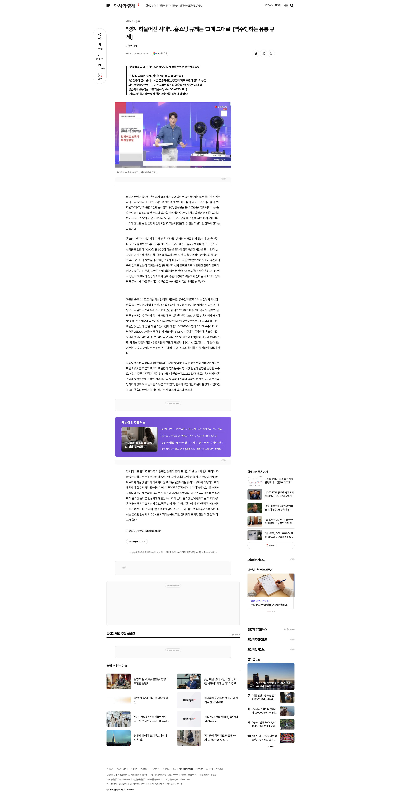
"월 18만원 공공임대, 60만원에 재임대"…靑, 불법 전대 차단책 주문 (279, 521)
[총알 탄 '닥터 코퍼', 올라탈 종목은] (119, 707)
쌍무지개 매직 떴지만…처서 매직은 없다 (150, 738)
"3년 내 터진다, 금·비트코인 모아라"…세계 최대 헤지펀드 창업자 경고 (191, 429)
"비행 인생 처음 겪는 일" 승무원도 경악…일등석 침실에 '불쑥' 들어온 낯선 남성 (193, 449)
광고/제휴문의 (122, 768)
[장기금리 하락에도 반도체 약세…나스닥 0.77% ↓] (189, 745)
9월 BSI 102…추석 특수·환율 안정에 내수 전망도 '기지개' (279, 480)
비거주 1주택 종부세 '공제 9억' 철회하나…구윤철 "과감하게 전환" (279, 494)
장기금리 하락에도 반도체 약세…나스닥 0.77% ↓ (220, 738)
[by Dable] (234, 634)
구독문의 (155, 768)
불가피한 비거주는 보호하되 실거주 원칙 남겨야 (221, 700)
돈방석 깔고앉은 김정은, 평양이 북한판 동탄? (151, 681)
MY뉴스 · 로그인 (273, 5)
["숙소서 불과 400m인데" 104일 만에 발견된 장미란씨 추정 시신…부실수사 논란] (287, 729)
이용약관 (199, 768)
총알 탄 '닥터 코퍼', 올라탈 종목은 (151, 700)
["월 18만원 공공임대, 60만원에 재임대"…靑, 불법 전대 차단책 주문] (254, 526)
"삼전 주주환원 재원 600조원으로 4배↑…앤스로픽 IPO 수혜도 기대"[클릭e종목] (193, 442)
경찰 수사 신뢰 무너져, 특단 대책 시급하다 (221, 719)
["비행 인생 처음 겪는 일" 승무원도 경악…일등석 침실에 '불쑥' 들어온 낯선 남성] (287, 702)
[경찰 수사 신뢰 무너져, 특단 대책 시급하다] (189, 726)
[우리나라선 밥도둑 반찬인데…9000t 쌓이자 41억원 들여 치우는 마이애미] (287, 715)
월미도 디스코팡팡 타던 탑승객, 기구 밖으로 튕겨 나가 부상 (264, 740)
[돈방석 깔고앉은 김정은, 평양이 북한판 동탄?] (119, 688)
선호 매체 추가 (161, 53)
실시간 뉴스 (150, 5)
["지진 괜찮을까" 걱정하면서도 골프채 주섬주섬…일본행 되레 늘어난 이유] (119, 726)
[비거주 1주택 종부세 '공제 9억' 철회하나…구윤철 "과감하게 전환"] (254, 499)
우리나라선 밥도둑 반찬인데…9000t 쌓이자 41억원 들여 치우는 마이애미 (264, 713)
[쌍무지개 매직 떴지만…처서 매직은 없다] (119, 745)
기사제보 (165, 768)
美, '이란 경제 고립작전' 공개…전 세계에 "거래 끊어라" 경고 (221, 681)
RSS (174, 768)
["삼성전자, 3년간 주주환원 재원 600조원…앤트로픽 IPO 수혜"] (254, 539)
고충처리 (209, 768)
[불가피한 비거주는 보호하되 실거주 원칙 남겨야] (189, 707)
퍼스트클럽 (145, 768)
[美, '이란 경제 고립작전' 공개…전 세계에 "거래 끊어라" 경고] (189, 688)
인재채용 (134, 768)
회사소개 (110, 768)
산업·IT (129, 21)
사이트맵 (219, 768)
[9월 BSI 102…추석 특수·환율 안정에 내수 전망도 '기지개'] (254, 485)
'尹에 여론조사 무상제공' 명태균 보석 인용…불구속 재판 (279, 508)
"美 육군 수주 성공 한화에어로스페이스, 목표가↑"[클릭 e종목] (189, 435)
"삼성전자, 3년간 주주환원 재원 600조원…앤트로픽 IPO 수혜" (279, 535)
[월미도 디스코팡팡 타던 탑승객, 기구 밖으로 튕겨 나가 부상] (287, 742)
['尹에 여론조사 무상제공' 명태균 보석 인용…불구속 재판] (254, 512)
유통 (138, 21)
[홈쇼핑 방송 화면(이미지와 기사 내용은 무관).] (173, 135)
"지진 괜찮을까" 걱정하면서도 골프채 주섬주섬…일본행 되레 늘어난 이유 (150, 719)
